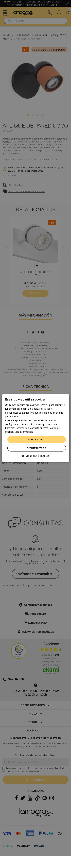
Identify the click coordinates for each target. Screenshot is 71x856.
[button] (35, 456)
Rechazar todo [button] (36, 447)
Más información (24, 431)
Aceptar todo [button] (37, 439)
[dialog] (35, 428)
